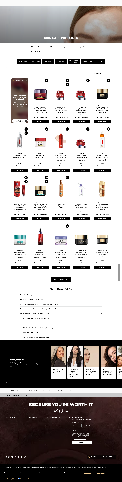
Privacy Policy (48, 467)
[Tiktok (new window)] (25, 457)
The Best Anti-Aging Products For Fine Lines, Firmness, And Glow (71, 390)
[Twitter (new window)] (15, 457)
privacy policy (100, 473)
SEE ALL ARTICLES (15, 383)
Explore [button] (99, 2)
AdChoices (87, 473)
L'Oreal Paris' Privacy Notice (85, 437)
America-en (11, 467)
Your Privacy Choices (11, 479)
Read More (36, 51)
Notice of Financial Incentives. (80, 439)
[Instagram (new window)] (9, 457)
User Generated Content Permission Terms (87, 467)
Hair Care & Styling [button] (57, 2)
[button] (119, 272)
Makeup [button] (26, 2)
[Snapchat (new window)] (21, 457)
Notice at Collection (26, 479)
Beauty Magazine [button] (88, 2)
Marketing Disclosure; (78, 436)
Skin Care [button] (34, 2)
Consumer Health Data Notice (37, 467)
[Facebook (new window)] (6, 457)
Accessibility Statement (57, 467)
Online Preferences (67, 467)
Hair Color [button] (44, 2)
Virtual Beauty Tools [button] (73, 2)
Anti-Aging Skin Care (33, 390)
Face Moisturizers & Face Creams (48, 390)
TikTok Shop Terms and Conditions (23, 467)
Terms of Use (74, 467)
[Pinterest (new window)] (18, 457)
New (18, 2)
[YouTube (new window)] (12, 457)
